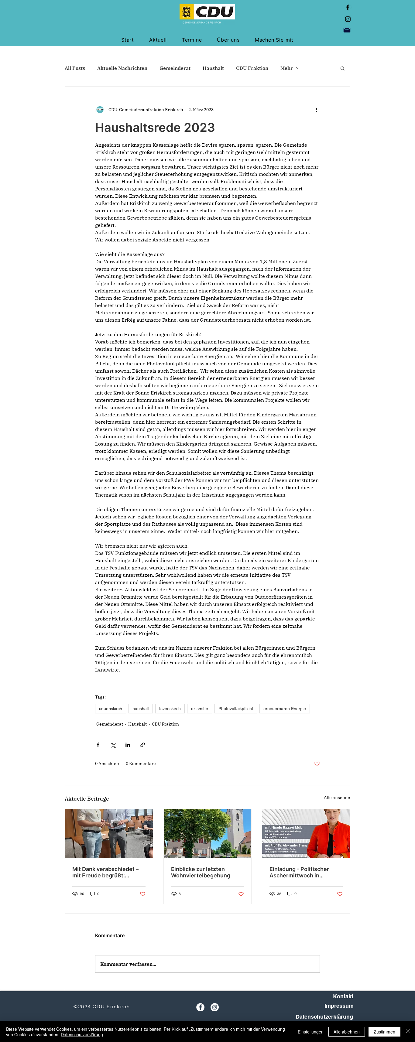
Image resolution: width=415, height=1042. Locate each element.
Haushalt (213, 68)
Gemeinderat (174, 68)
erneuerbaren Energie (284, 708)
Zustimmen (384, 1032)
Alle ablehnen (347, 1032)
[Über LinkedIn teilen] (128, 745)
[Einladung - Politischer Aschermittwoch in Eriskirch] (306, 833)
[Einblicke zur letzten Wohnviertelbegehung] (208, 833)
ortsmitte (199, 708)
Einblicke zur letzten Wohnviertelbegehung (200, 872)
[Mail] (347, 30)
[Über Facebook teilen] (98, 745)
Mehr (286, 68)
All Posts (75, 68)
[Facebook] (348, 7)
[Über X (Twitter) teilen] (113, 745)
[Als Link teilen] (143, 745)
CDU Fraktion (252, 68)
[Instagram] (348, 19)
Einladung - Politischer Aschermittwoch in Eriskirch (299, 872)
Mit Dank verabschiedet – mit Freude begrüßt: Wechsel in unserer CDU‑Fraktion (105, 872)
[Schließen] (407, 1031)
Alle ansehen (337, 797)
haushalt (140, 708)
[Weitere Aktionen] (316, 109)
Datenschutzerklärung (82, 1034)
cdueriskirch (110, 708)
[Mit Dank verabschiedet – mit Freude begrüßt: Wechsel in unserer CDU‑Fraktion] (109, 833)
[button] (342, 68)
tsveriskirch (170, 708)
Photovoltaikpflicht (235, 708)
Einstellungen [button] (311, 1032)
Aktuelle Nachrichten (122, 68)
